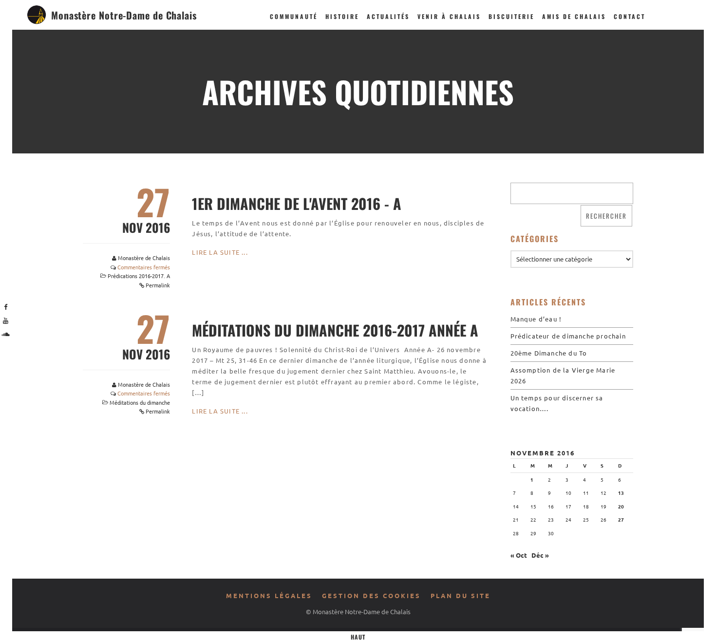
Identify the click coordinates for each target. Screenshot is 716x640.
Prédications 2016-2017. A (139, 276)
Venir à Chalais (449, 16)
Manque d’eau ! (536, 319)
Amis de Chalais (574, 16)
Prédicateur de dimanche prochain (568, 336)
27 (621, 519)
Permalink (158, 285)
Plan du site (460, 595)
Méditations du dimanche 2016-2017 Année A (335, 330)
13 (621, 492)
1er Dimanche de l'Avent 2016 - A (296, 203)
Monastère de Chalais (144, 258)
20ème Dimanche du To (548, 353)
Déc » (540, 555)
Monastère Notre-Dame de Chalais (124, 15)
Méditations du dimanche (140, 402)
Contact (629, 16)
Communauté (294, 16)
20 (621, 506)
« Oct (518, 555)
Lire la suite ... (219, 252)
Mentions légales (269, 595)
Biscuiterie (511, 16)
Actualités (388, 16)
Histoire (342, 16)
